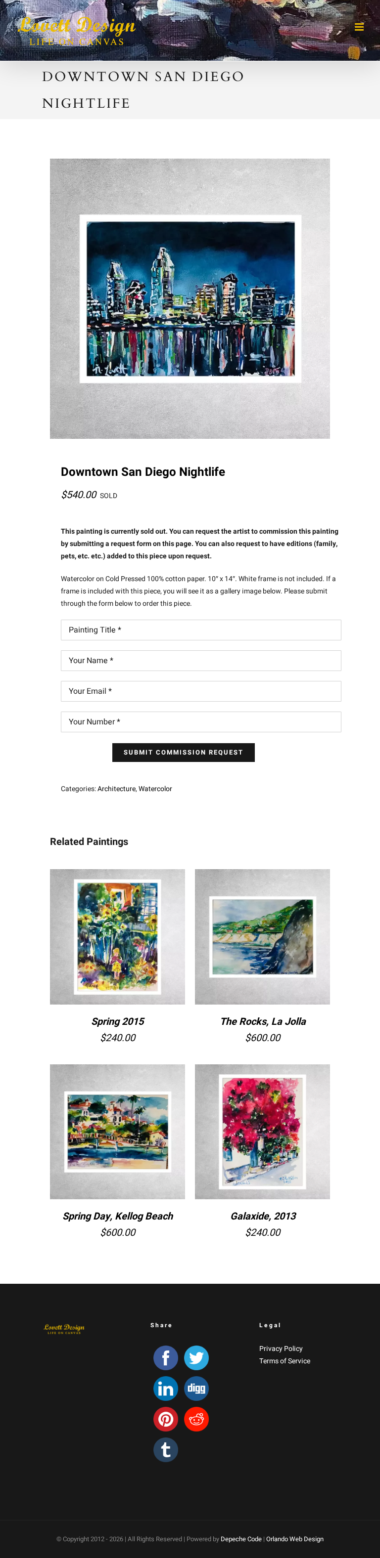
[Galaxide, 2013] (262, 1131)
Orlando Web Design (295, 1539)
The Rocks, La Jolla (263, 1021)
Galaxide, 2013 (262, 1216)
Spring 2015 (117, 1021)
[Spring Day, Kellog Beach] (117, 1131)
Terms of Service (284, 1361)
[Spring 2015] (117, 936)
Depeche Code (241, 1539)
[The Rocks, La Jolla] (262, 936)
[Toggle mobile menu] (360, 27)
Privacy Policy (281, 1349)
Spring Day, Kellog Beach (117, 1216)
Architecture (116, 789)
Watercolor (155, 789)
